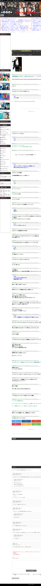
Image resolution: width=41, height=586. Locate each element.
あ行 (1, 190)
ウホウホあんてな (3, 148)
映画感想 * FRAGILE (4, 139)
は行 (3, 191)
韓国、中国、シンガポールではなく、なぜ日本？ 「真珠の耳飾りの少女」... (15, 28)
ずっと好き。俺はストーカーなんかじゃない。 (9, 18)
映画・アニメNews (20, 54)
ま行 (6, 191)
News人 (2, 157)
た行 (8, 190)
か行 (3, 190)
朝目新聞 (2, 141)
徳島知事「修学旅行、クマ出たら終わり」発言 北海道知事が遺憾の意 (14, 27)
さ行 (6, 190)
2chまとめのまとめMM (4, 168)
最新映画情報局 (3, 137)
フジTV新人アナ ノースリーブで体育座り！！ (9, 24)
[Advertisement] (30, 120)
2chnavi (2, 153)
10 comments (30, 54)
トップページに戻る (15, 578)
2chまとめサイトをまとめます (5, 159)
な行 (1, 191)
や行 (8, 191)
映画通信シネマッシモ (4, 127)
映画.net (33, 584)
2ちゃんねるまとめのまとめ (4, 166)
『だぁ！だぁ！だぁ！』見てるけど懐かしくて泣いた (11, 22)
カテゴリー (1, 175)
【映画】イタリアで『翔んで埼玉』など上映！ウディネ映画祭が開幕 (21, 574)
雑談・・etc (24, 54)
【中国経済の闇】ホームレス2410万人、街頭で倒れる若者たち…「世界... (14, 21)
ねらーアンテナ (3, 164)
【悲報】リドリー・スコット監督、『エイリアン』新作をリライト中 (13, 25)
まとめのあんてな (3, 155)
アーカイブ (1, 182)
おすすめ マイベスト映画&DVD (5, 129)
